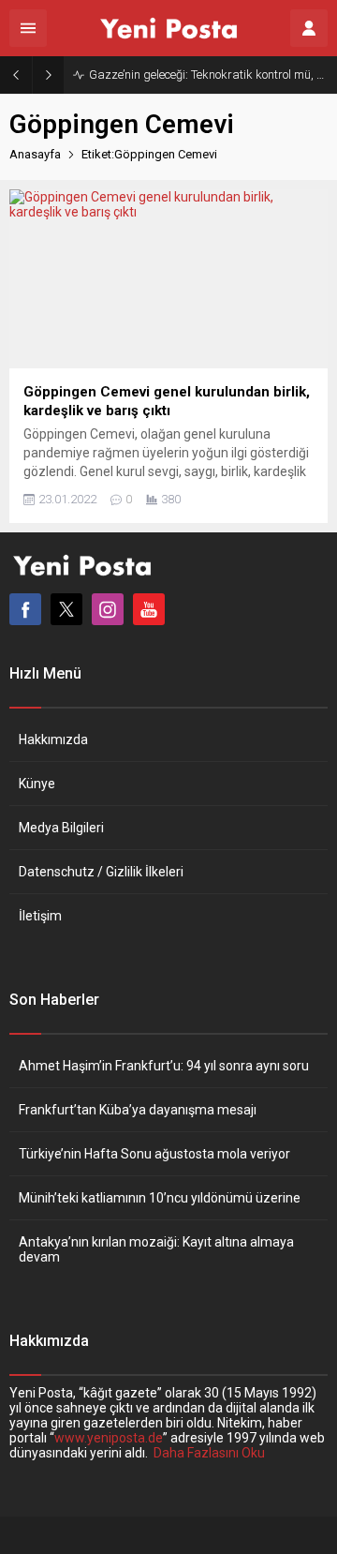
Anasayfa (35, 154)
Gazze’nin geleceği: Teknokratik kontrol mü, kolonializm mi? (208, 74)
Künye (37, 783)
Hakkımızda (53, 739)
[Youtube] (149, 609)
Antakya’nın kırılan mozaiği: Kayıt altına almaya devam (156, 1249)
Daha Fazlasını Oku (209, 1452)
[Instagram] (108, 609)
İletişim (40, 915)
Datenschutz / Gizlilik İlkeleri (101, 871)
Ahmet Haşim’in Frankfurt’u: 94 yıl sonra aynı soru (164, 1065)
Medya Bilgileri (61, 827)
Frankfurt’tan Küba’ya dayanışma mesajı (137, 1109)
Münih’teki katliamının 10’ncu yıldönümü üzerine (159, 1197)
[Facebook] (25, 609)
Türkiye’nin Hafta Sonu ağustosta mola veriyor (154, 1153)
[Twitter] (66, 609)
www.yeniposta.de (108, 1437)
